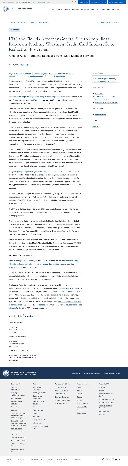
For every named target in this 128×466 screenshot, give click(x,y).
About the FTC (104, 384)
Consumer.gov (60, 394)
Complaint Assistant (64, 292)
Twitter (60, 305)
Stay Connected (82, 403)
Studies (35, 413)
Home (11, 22)
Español (74, 2)
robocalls (12, 76)
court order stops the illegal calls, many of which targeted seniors (38, 97)
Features (80, 394)
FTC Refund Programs (18, 440)
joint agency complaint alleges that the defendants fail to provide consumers (43, 172)
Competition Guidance (63, 400)
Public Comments (39, 410)
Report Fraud (84, 2)
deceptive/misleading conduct (30, 76)
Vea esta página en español (109, 22)
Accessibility (35, 459)
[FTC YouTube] (116, 460)
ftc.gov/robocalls (15, 267)
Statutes (14, 410)
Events (79, 390)
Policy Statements (39, 420)
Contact (102, 414)
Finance (48, 76)
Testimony (36, 416)
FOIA (42, 459)
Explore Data (81, 410)
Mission (102, 387)
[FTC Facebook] (103, 460)
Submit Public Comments (98, 2)
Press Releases (43, 22)
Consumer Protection (22, 74)
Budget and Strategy (106, 402)
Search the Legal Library (116, 2)
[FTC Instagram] (107, 460)
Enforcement (15, 384)
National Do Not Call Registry (106, 102)
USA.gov (77, 459)
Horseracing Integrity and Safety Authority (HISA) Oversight (18, 416)
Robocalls (99, 93)
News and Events (22, 22)
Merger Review (16, 398)
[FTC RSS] (119, 460)
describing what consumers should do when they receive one (45, 264)
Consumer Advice (61, 387)
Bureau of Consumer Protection (61, 74)
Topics (79, 397)
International (37, 423)
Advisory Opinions (39, 393)
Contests (80, 400)
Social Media (81, 413)
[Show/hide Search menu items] (122, 9)
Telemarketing (59, 76)
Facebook (42, 305)
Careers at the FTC (105, 411)
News (33, 22)
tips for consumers (26, 261)
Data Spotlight (82, 406)
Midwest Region (40, 74)
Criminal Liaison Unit (18, 437)
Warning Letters (16, 428)
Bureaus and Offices (106, 399)
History (101, 390)
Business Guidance (62, 397)
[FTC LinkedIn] (113, 460)
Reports (35, 407)
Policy (35, 384)
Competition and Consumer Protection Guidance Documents (18, 423)
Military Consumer (61, 390)
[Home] (18, 11)
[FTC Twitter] (110, 459)
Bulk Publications (61, 403)
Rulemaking (15, 407)
